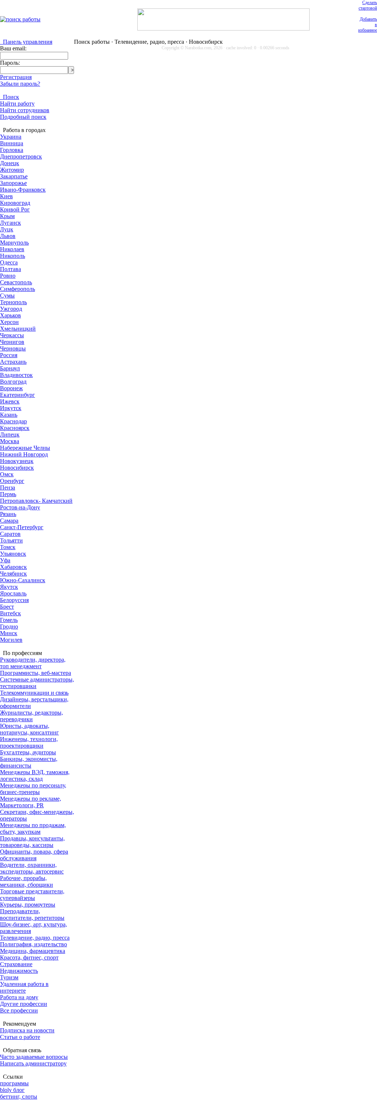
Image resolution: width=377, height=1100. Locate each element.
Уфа (5, 560)
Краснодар (13, 421)
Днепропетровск (21, 156)
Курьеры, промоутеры (27, 904)
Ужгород (11, 309)
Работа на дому (19, 997)
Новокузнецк (17, 461)
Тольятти (11, 540)
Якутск (9, 587)
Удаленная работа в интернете (24, 987)
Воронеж (11, 388)
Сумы (7, 295)
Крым (7, 216)
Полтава (10, 269)
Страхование (16, 964)
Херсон (9, 322)
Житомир (12, 170)
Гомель (9, 620)
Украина (10, 137)
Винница (11, 143)
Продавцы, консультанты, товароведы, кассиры (32, 841)
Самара (9, 520)
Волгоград (13, 381)
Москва (9, 441)
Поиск (9, 97)
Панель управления (26, 42)
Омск (7, 474)
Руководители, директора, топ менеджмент (33, 662)
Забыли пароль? (20, 84)
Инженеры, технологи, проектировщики (29, 742)
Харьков (10, 315)
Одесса (9, 262)
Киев (6, 196)
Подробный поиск (23, 117)
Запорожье (13, 183)
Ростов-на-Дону (20, 507)
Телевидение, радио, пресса (35, 938)
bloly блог (12, 1090)
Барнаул (10, 368)
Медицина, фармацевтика (32, 951)
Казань (8, 415)
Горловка (11, 150)
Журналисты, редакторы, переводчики (31, 715)
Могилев (11, 640)
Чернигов (12, 342)
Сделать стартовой (368, 5)
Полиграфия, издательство (33, 944)
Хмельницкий (18, 328)
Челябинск (13, 573)
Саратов (10, 534)
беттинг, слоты (18, 1096)
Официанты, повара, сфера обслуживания (34, 854)
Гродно (9, 626)
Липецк (10, 434)
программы (14, 1083)
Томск (7, 547)
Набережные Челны (25, 448)
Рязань (8, 514)
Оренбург (12, 481)
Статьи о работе (20, 1037)
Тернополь (13, 302)
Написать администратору (33, 1063)
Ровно (7, 276)
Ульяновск (13, 554)
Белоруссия (14, 600)
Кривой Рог (15, 209)
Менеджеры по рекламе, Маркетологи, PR (30, 801)
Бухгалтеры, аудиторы (28, 752)
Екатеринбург (17, 395)
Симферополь (17, 289)
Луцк (6, 229)
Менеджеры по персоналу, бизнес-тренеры (33, 788)
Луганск (10, 223)
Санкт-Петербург (21, 527)
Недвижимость (19, 971)
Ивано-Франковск (23, 189)
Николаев (12, 249)
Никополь (12, 256)
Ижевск (10, 401)
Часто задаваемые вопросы (34, 1057)
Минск (8, 633)
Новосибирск (17, 467)
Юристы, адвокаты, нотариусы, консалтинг (29, 729)
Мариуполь (14, 242)
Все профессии (19, 1010)
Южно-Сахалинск (22, 580)
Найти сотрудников (24, 110)
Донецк (9, 163)
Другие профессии (23, 1004)
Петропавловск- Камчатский (36, 501)
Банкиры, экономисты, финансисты (28, 762)
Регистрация (16, 77)
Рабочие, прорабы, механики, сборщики (26, 881)
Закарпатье (14, 176)
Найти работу (17, 103)
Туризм (9, 977)
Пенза (7, 487)
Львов (7, 236)
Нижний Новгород (24, 454)
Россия (8, 355)
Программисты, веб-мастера (35, 673)
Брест (7, 607)
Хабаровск (13, 567)
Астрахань (13, 362)
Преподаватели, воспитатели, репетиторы (32, 914)
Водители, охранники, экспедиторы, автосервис (32, 868)
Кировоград (15, 203)
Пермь (8, 494)
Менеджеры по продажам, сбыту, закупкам (33, 828)
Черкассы (12, 335)
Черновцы (13, 348)
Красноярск (14, 428)
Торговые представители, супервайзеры (32, 894)
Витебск (10, 613)
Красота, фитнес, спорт (29, 957)
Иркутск (10, 408)
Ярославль (13, 593)
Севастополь (16, 282)
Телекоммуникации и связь (34, 693)
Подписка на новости (27, 1030)
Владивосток (16, 375)
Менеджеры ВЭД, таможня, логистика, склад (35, 775)
